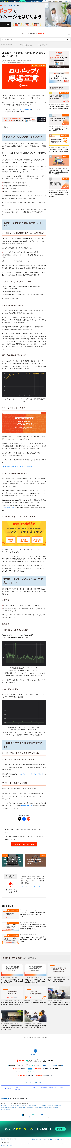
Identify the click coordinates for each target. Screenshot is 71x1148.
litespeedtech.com (8, 507)
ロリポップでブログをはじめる (24, 844)
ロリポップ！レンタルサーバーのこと (20, 62)
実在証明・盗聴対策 (5, 1107)
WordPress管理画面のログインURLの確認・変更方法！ (59, 130)
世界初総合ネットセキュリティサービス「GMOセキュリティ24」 (13, 1105)
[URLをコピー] (28, 819)
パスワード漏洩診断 (32, 1105)
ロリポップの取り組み (43, 44)
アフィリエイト (65, 135)
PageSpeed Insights (27, 805)
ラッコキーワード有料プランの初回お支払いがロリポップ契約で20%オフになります (32, 914)
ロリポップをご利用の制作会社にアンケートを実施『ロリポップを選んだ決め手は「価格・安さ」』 (12, 981)
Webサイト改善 (6, 62)
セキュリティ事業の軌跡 (5, 1109)
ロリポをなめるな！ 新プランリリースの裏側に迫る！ (18, 466)
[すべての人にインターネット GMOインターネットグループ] (59, 1)
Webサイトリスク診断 (42, 1105)
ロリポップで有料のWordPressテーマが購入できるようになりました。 (58, 980)
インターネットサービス (5, 1143)
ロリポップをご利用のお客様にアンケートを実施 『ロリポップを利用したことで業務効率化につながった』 (33, 927)
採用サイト (42, 1082)
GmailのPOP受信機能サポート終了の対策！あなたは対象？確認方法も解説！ (59, 108)
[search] (68, 39)
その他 (11, 1145)
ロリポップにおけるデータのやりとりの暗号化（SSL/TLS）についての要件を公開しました (33, 939)
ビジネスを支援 (27, 1143)
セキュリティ (34, 1143)
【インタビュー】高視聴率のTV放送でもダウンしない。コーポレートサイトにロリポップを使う (12, 1027)
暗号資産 (66, 1143)
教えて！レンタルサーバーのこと (28, 44)
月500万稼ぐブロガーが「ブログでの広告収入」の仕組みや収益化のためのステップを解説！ (59, 172)
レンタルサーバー (64, 92)
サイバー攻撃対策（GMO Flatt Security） (44, 1107)
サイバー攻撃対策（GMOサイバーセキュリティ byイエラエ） (22, 1107)
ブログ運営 (66, 156)
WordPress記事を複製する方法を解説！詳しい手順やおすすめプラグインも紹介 (58, 194)
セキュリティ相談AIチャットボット (55, 1105)
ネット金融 (60, 1143)
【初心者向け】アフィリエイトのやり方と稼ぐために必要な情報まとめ (58, 150)
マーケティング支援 (42, 1143)
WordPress (66, 115)
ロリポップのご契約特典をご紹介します (35, 1002)
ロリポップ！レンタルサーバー (10, 44)
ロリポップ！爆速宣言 (24, 109)
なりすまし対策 (57, 1107)
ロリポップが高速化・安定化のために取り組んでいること (33, 45)
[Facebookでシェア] (24, 819)
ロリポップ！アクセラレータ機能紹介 (33, 774)
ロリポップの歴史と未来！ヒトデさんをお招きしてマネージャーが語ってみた (59, 1003)
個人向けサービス (4, 1145)
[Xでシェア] (19, 819)
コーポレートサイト (31, 1082)
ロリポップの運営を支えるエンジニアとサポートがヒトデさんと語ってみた (35, 1026)
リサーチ (49, 1143)
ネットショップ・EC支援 (17, 1143)
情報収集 (55, 1143)
